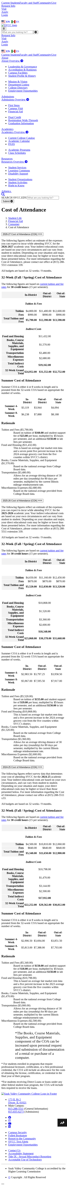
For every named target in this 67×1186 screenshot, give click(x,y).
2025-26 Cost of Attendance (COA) (20, 500)
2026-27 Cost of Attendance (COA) (20, 234)
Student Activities (17, 182)
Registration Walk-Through (23, 120)
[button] (3, 194)
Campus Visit (15, 108)
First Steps (14, 105)
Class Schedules (17, 152)
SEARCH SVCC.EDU (14, 197)
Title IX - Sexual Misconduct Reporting (29, 1156)
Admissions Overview (13, 99)
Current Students (10, 2)
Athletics (6, 191)
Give (53, 2)
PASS (11, 144)
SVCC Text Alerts (18, 1141)
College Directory (18, 87)
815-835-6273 (16, 1111)
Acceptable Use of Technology (25, 1159)
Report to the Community (22, 1138)
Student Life (15, 218)
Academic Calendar (19, 141)
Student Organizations (20, 179)
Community (44, 2)
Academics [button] (7, 129)
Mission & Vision (17, 81)
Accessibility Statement (21, 1153)
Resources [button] (7, 158)
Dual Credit (14, 117)
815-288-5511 (16, 1108)
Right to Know (16, 185)
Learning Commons (19, 170)
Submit (6, 201)
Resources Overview (13, 161)
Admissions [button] (7, 96)
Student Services (17, 167)
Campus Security (17, 1132)
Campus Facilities (17, 72)
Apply (4, 12)
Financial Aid (15, 111)
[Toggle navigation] (3, 28)
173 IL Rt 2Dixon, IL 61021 (17, 1101)
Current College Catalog (21, 138)
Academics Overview (13, 132)
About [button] (4, 57)
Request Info (8, 5)
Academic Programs (19, 149)
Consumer (13, 224)
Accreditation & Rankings (22, 69)
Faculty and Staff (29, 2)
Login (4, 15)
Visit (3, 8)
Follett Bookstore (17, 1135)
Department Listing (18, 84)
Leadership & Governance (22, 66)
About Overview (10, 60)
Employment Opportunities (23, 90)
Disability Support (18, 173)
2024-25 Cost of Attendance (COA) (20, 767)
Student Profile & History (22, 75)
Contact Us (14, 1150)
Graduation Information (21, 123)
